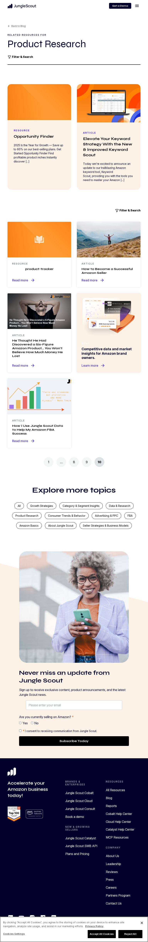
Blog (109, 798)
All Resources (115, 790)
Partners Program (118, 895)
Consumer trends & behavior (66, 515)
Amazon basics (29, 525)
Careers (111, 887)
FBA (130, 515)
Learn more (93, 365)
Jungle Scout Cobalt (79, 793)
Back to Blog (17, 26)
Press (110, 879)
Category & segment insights (81, 505)
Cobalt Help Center (119, 814)
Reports (111, 806)
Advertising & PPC (106, 515)
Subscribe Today (74, 741)
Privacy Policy (94, 926)
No (36, 723)
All (19, 505)
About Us (112, 856)
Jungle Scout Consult (80, 809)
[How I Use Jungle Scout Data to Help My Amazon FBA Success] (39, 396)
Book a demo (74, 817)
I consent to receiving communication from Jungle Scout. (60, 731)
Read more (23, 280)
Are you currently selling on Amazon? (46, 717)
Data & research (119, 505)
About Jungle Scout (60, 525)
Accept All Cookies (102, 933)
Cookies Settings (14, 933)
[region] (74, 929)
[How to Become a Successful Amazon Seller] (108, 239)
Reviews (112, 872)
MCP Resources (117, 837)
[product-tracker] (39, 239)
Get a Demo (120, 5)
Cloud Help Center (118, 822)
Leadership (113, 864)
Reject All (130, 933)
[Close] (142, 923)
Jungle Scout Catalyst (80, 838)
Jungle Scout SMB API (81, 846)
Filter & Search (22, 56)
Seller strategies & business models (106, 525)
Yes (25, 723)
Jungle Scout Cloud (78, 801)
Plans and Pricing (77, 854)
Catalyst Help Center (120, 829)
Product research (26, 515)
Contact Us (114, 903)
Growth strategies (41, 505)
